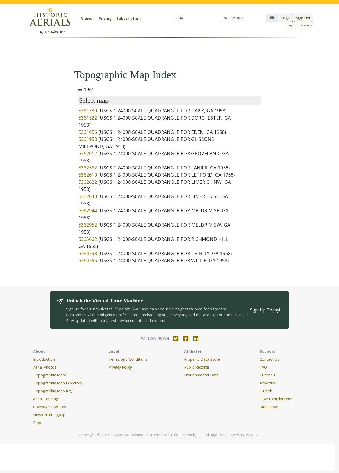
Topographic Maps (50, 375)
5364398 (87, 253)
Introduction (44, 359)
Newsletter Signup (49, 414)
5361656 (87, 132)
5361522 (87, 117)
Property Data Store (202, 359)
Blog (37, 422)
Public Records (197, 367)
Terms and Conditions (128, 359)
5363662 (87, 239)
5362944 (87, 210)
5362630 (87, 196)
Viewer (87, 18)
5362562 (87, 167)
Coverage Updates (49, 406)
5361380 (87, 110)
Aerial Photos (44, 367)
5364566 (87, 260)
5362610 (87, 175)
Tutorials (267, 375)
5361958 (87, 139)
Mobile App (270, 406)
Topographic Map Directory (57, 382)
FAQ (263, 367)
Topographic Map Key (52, 390)
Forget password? (299, 25)
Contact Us (269, 359)
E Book (266, 390)
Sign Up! (303, 17)
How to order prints (277, 398)
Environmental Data (201, 375)
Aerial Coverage (46, 398)
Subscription (128, 18)
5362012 (87, 153)
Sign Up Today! (265, 310)
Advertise (268, 382)
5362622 (87, 182)
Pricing (105, 18)
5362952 (87, 225)
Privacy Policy (120, 367)
